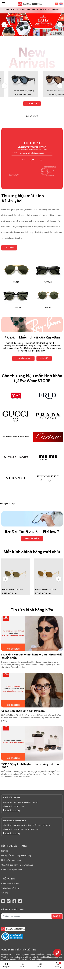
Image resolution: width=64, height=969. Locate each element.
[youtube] (3, 901)
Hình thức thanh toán (11, 860)
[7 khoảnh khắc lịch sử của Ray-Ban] (32, 324)
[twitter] (20, 901)
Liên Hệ (4, 851)
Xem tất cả (32, 103)
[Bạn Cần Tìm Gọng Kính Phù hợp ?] (32, 519)
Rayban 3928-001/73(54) (12, 589)
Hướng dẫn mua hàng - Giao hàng (16, 855)
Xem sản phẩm (23, 358)
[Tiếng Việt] (56, 3)
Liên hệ (44, 358)
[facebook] (14, 901)
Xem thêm (9, 247)
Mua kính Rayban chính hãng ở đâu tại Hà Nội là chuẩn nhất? (32, 656)
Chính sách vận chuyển (11, 869)
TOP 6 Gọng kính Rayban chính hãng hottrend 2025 (31, 765)
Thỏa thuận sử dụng (10, 888)
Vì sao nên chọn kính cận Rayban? (23, 711)
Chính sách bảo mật (10, 883)
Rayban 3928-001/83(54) (45, 589)
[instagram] (9, 901)
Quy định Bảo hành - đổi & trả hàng (17, 865)
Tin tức (4, 893)
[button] (60, 24)
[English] (60, 3)
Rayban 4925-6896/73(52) (49, 91)
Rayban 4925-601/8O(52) (15, 91)
